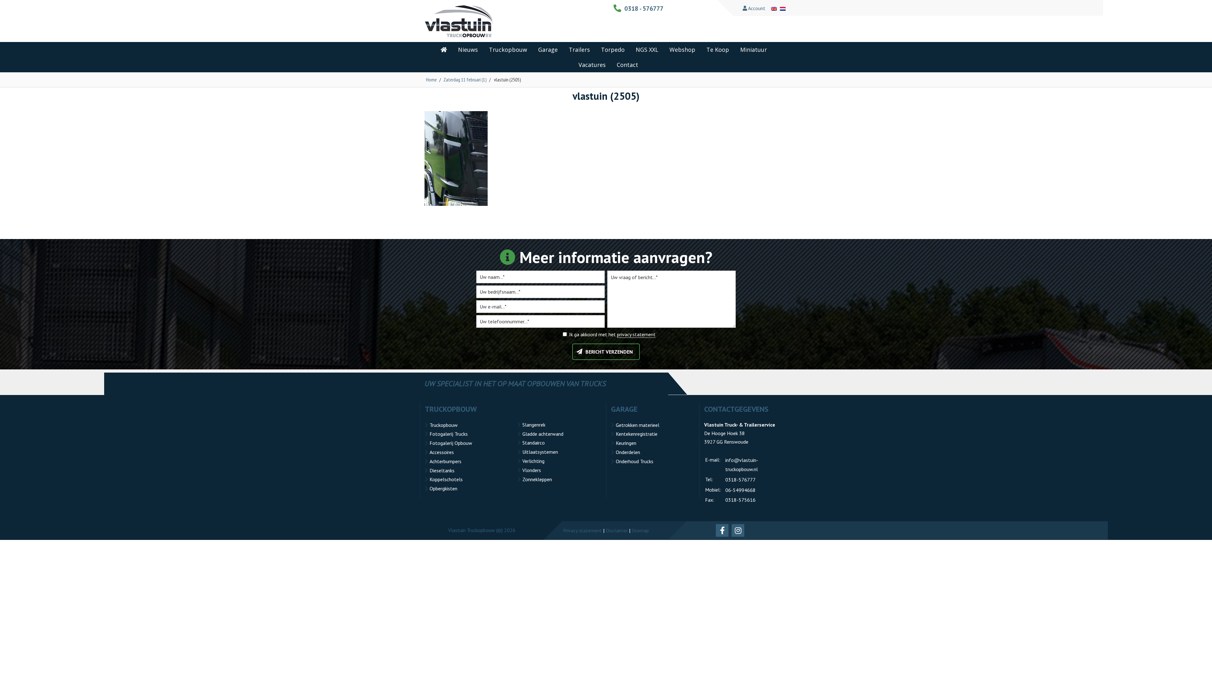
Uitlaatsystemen (540, 452)
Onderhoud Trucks (634, 461)
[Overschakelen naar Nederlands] (782, 8)
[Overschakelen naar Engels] (773, 8)
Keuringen (626, 443)
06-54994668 (740, 490)
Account (756, 8)
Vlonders (531, 470)
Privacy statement (582, 530)
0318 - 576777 (643, 8)
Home (431, 79)
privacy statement (636, 334)
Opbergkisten (443, 488)
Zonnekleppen (537, 479)
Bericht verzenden (609, 352)
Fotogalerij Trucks (449, 434)
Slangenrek (533, 425)
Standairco (533, 443)
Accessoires (442, 452)
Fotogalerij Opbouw (451, 443)
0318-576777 (740, 479)
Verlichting (533, 461)
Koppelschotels (446, 479)
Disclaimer (617, 530)
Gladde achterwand (542, 434)
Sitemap (640, 530)
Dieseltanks (442, 470)
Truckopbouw (444, 425)
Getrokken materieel (637, 425)
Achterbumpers (445, 461)
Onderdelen (628, 452)
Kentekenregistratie (636, 434)
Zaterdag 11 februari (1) (465, 79)
